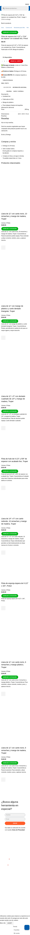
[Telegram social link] (16, 53)
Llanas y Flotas (5, 223)
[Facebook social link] (2, 53)
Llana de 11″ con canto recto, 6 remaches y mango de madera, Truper (13, 750)
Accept (10, 923)
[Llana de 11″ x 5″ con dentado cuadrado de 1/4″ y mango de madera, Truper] (15, 355)
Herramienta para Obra (19, 27)
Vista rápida (3, 252)
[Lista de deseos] (3, 243)
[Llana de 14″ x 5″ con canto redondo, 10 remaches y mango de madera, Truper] (15, 505)
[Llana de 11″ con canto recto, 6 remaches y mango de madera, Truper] (15, 711)
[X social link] (6, 53)
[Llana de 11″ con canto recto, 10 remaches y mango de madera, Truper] (15, 177)
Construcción (9, 27)
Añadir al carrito (15, 61)
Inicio (2, 27)
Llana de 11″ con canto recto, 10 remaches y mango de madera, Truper (14, 216)
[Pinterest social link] (9, 53)
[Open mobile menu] (1, 4)
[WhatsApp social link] (13, 53)
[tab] (7, 87)
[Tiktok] (17, 900)
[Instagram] (8, 900)
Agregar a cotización (9, 32)
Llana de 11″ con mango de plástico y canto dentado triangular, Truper (12, 308)
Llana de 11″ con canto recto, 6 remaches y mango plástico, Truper (13, 664)
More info (3, 923)
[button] (3, 247)
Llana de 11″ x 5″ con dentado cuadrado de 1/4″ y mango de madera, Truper (13, 399)
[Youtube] (12, 900)
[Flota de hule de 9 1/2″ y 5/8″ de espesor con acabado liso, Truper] (15, 446)
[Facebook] (3, 900)
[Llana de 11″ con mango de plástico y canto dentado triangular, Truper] (15, 265)
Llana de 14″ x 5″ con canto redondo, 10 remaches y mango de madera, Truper (14, 521)
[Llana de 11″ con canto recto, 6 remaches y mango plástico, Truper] (15, 626)
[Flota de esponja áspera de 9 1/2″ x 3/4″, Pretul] (15, 570)
